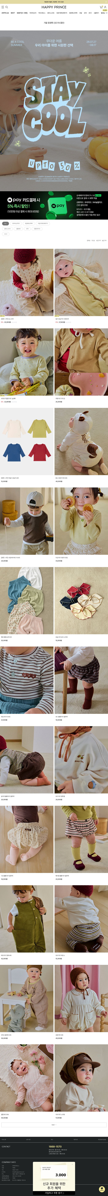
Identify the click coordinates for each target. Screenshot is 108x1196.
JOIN (105, 7)
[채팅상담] (102, 1189)
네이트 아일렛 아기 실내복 (8, 398)
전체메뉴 (3, 7)
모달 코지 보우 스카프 (62, 637)
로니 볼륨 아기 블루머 (62, 717)
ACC (90, 13)
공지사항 (28, 1139)
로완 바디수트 (59, 1035)
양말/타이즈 (37, 229)
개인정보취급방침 (102, 1139)
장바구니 (102, 6)
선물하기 (96, 13)
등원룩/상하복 (73, 13)
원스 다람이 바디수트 (61, 478)
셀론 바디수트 (5, 1114)
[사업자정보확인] (30, 1180)
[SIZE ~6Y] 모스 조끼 (7, 319)
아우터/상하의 (16, 223)
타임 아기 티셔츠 (5, 717)
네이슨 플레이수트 (6, 1035)
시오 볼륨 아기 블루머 (7, 876)
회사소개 (4, 1139)
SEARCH (6, 7)
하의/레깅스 (41, 13)
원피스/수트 (50, 13)
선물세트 (18, 229)
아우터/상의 (33, 13)
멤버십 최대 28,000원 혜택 (54, 2)
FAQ (52, 1139)
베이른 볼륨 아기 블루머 (62, 876)
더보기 (53, 1125)
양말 (80, 13)
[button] (106, 13)
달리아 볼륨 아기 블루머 (7, 796)
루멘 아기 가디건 (60, 398)
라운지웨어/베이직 (61, 13)
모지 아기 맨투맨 (60, 796)
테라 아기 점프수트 (6, 955)
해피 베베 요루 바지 (6, 637)
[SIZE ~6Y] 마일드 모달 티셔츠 (10, 478)
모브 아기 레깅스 (60, 955)
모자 (85, 13)
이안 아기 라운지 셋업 (62, 557)
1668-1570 (55, 1146)
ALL (5, 223)
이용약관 (76, 1139)
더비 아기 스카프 (60, 1114)
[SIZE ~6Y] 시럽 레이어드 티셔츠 (10, 557)
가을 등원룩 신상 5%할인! (54, 23)
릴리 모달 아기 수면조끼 (62, 319)
